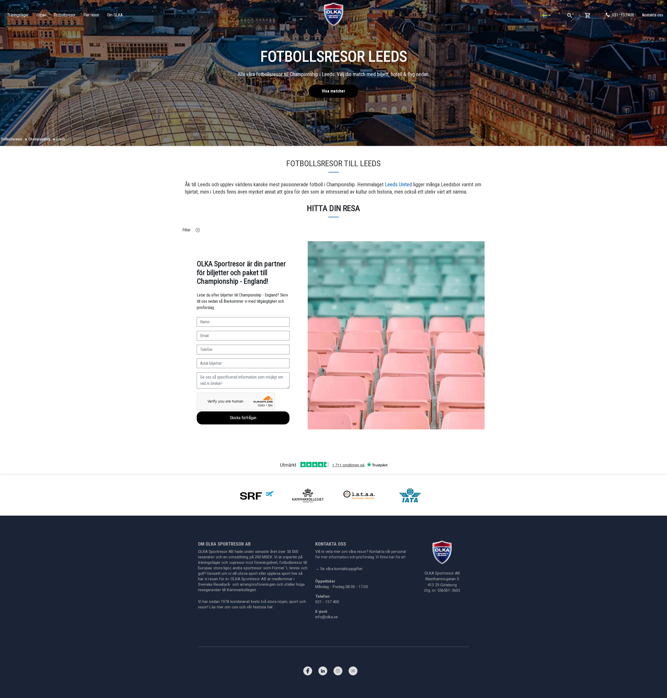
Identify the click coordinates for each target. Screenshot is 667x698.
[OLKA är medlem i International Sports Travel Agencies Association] (359, 495)
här (270, 607)
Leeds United (398, 184)
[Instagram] (338, 672)
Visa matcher (333, 91)
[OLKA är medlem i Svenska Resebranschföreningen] (257, 495)
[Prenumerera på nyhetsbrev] (353, 672)
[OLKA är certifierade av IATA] (410, 495)
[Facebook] (307, 672)
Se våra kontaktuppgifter (339, 568)
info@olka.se (326, 617)
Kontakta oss (652, 15)
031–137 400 (623, 15)
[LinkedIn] (322, 672)
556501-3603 (448, 590)
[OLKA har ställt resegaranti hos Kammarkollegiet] (308, 495)
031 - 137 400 (327, 602)
